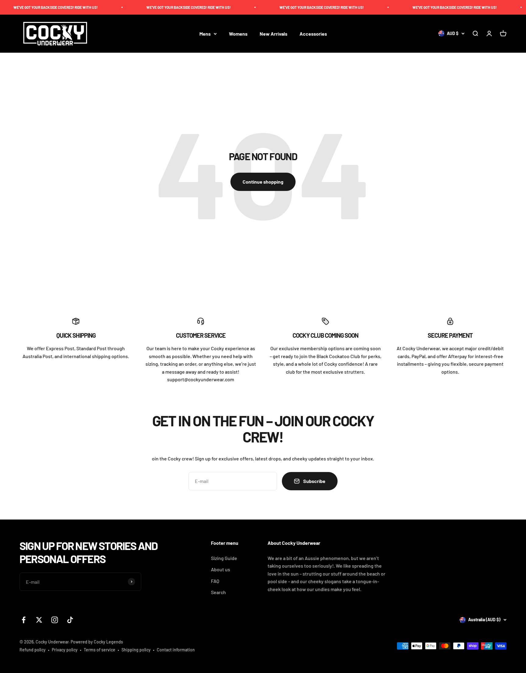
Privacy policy (65, 649)
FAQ (215, 581)
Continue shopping (263, 182)
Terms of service (99, 649)
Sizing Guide (224, 558)
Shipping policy (136, 649)
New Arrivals (273, 34)
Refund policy (32, 649)
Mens (205, 34)
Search (218, 592)
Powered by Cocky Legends (97, 641)
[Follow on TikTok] (70, 620)
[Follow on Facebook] (23, 620)
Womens (238, 34)
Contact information (176, 649)
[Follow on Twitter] (39, 620)
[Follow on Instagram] (55, 620)
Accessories (313, 34)
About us (220, 569)
